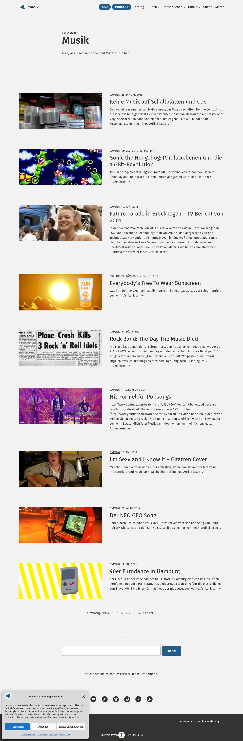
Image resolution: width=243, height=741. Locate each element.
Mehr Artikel (147, 613)
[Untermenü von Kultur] (199, 7)
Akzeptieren (17, 726)
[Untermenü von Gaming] (146, 7)
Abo (105, 7)
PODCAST (121, 7)
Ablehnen (43, 726)
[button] (83, 696)
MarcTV (33, 7)
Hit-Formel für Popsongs (140, 396)
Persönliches (131, 275)
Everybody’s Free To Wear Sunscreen (155, 283)
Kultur (115, 275)
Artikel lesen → (159, 124)
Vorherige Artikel (98, 613)
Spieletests (130, 150)
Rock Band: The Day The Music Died (154, 339)
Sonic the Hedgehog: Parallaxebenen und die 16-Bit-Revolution (166, 161)
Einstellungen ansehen (71, 726)
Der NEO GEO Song (133, 515)
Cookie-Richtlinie (28, 735)
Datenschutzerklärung (48, 735)
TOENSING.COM (134, 735)
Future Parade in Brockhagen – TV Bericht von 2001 (166, 217)
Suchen (171, 651)
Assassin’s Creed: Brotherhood (136, 674)
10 (132, 613)
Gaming (115, 94)
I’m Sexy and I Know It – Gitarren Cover (158, 459)
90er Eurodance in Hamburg (145, 571)
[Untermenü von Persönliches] (184, 7)
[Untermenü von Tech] (159, 7)
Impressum (65, 735)
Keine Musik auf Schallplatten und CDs (158, 101)
